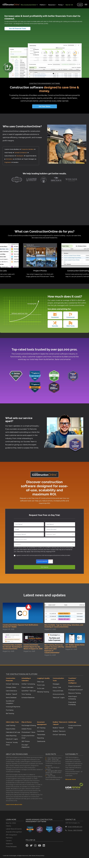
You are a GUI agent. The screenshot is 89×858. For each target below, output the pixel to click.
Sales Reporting (11, 735)
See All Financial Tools (17, 28)
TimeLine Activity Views (12, 744)
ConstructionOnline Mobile (74, 727)
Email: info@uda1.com (75, 826)
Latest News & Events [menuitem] (13, 829)
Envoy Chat (57, 687)
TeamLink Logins (58, 697)
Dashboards (41, 741)
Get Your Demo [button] (44, 106)
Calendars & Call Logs (13, 732)
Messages (56, 684)
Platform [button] (42, 5)
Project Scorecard (74, 686)
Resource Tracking (74, 693)
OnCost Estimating (12, 684)
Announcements (58, 694)
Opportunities (10, 729)
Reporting (40, 738)
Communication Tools (58, 679)
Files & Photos (27, 722)
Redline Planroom (59, 731)
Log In (80, 4)
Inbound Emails (58, 691)
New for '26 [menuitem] (69, 5)
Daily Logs (40, 681)
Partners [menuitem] (9, 838)
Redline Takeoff (11, 694)
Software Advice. (54, 779)
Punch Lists (41, 685)
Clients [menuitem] (8, 826)
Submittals (40, 731)
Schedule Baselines (28, 697)
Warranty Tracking (43, 692)
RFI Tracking (41, 728)
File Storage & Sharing (29, 725)
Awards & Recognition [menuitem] (14, 832)
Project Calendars (27, 687)
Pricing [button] (60, 5)
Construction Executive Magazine (53, 764)
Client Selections (11, 691)
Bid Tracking (10, 713)
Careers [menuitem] (8, 840)
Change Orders (11, 687)
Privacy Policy (40, 855)
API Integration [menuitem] (11, 835)
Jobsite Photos (26, 729)
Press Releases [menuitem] (11, 846)
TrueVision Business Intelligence (72, 680)
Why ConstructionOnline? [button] (28, 5)
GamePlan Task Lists (29, 691)
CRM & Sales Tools (12, 722)
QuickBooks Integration (10, 702)
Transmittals (41, 734)
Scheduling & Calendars (26, 679)
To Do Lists (40, 688)
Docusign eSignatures (25, 746)
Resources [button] (51, 5)
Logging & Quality (43, 678)
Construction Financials (10, 679)
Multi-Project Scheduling (72, 698)
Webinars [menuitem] (9, 843)
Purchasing (9, 710)
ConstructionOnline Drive (28, 737)
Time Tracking (26, 694)
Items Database (11, 697)
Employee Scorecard (75, 690)
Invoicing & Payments (13, 706)
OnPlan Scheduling (28, 684)
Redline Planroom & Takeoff (60, 723)
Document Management (41, 723)
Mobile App (72, 722)
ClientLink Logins (12, 739)
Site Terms (32, 855)
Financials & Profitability (72, 703)
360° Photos (26, 741)
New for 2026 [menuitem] (11, 823)
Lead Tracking (10, 725)
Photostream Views (28, 732)
